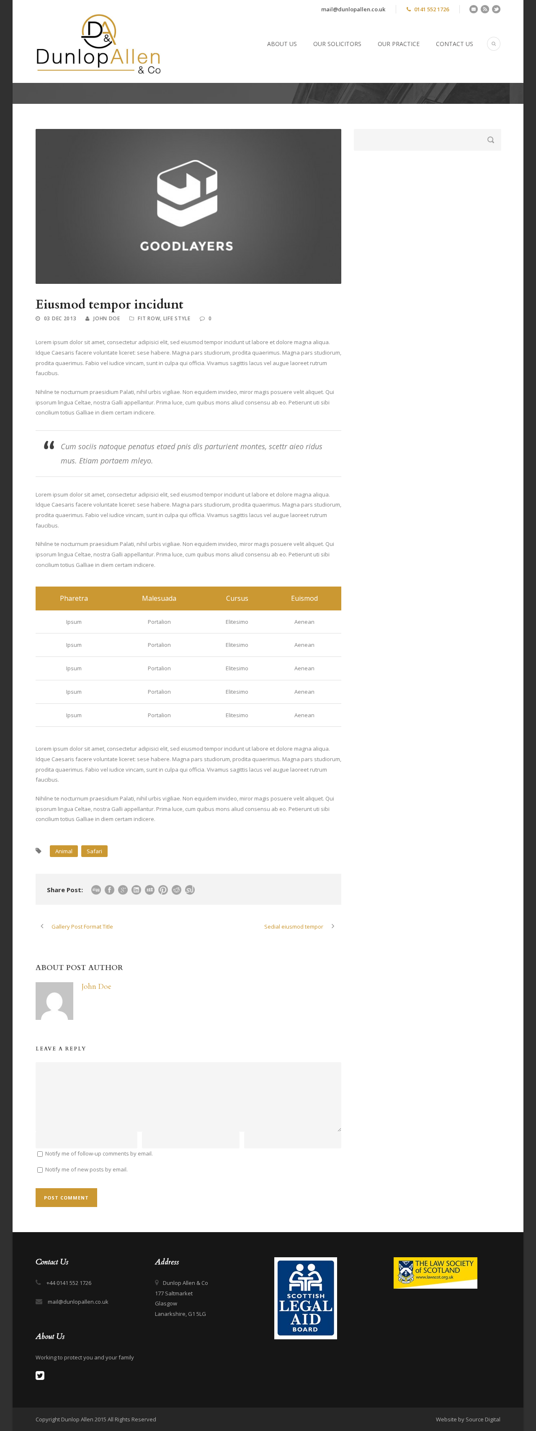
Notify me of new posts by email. (86, 1169)
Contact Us (454, 44)
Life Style (177, 318)
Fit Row (149, 318)
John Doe (106, 318)
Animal (63, 851)
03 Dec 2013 (60, 318)
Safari (94, 851)
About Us (282, 44)
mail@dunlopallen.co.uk (353, 9)
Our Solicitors (337, 44)
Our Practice (399, 44)
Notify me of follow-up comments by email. (99, 1153)
